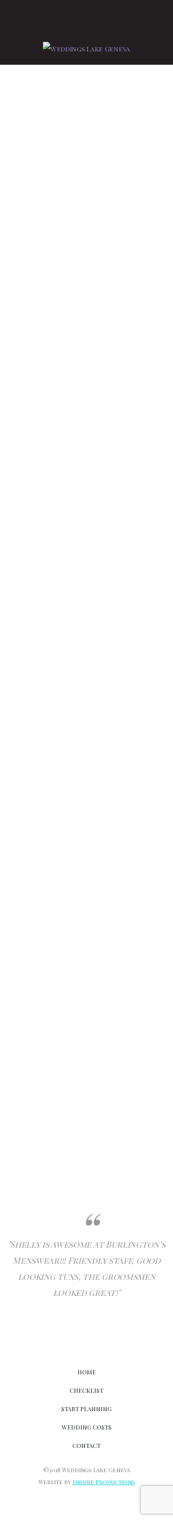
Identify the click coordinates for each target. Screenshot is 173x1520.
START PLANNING (86, 1409)
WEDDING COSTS (87, 1427)
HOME (87, 1372)
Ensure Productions (103, 1482)
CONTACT (86, 1445)
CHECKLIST (86, 1390)
